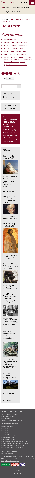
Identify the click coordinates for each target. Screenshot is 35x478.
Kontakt (17, 470)
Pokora (27, 19)
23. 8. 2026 (12, 109)
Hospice (21, 457)
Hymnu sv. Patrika (11, 451)
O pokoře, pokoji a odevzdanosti (15, 45)
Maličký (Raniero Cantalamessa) (15, 42)
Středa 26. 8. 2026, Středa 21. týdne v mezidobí (9, 122)
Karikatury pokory (10, 39)
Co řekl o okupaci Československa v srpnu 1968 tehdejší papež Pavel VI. (10, 298)
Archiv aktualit (7, 400)
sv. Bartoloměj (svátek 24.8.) (9, 225)
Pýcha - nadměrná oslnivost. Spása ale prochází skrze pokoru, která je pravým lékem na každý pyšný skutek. (18, 59)
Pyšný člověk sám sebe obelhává (15, 65)
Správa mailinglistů (11, 97)
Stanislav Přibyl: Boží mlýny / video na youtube (10, 266)
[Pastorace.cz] (9, 2)
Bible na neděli (9, 106)
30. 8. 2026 (6, 109)
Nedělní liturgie (11, 141)
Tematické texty (15, 19)
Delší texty (6, 21)
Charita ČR (15, 457)
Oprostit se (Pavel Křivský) (13, 48)
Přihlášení (7, 94)
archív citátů (25, 12)
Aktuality (7, 150)
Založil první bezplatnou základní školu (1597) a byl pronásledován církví (9, 197)
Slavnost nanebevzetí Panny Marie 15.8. (10, 375)
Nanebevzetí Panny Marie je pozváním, (18, 7)
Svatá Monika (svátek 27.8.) (8, 157)
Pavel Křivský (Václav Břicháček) (15, 51)
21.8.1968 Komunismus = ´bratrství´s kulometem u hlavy (9, 335)
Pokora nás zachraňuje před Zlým (16, 54)
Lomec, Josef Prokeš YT (10, 459)
